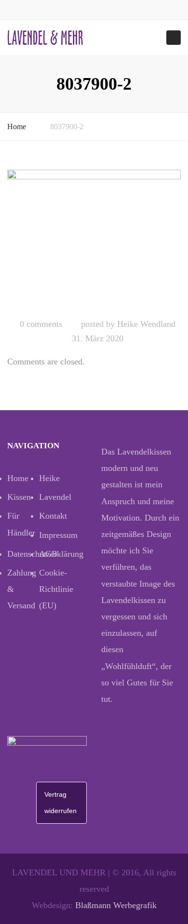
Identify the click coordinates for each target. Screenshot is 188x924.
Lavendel (55, 497)
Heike (49, 478)
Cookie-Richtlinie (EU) (55, 589)
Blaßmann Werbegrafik (116, 905)
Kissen (19, 497)
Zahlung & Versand (21, 589)
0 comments (41, 324)
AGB (48, 554)
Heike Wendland (146, 324)
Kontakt (53, 516)
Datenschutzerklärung (23, 554)
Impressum (55, 535)
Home (16, 126)
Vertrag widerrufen (60, 802)
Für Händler (21, 524)
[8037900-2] (94, 239)
